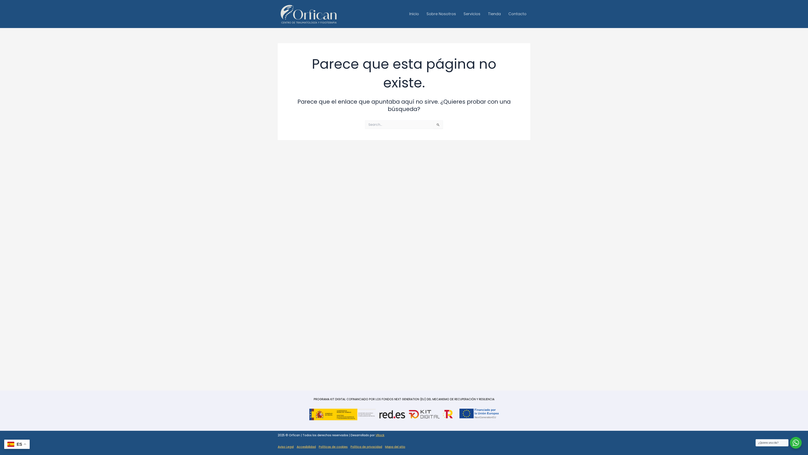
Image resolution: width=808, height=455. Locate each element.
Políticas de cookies (333, 447)
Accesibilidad (306, 447)
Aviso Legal (286, 447)
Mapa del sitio (395, 447)
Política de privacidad (366, 447)
